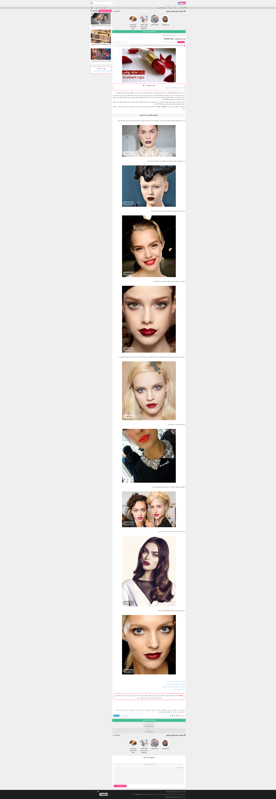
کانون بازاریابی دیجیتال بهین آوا (171, 797)
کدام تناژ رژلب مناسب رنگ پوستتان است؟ (175, 681)
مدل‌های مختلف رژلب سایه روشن (173, 88)
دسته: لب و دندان (181, 42)
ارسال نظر (120, 786)
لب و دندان (179, 35)
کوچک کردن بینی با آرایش (179, 689)
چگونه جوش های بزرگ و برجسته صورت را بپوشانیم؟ (173, 687)
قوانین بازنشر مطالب (170, 791)
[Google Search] (91, 3)
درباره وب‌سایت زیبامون (181, 791)
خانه (184, 35)
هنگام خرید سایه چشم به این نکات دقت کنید (175, 684)
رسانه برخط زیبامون (139, 794)
